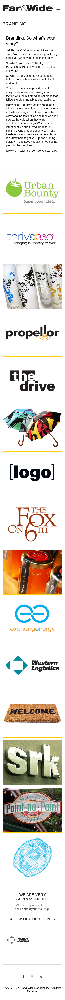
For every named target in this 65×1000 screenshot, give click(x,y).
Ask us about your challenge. (32, 909)
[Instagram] (32, 976)
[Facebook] (23, 976)
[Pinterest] (40, 976)
